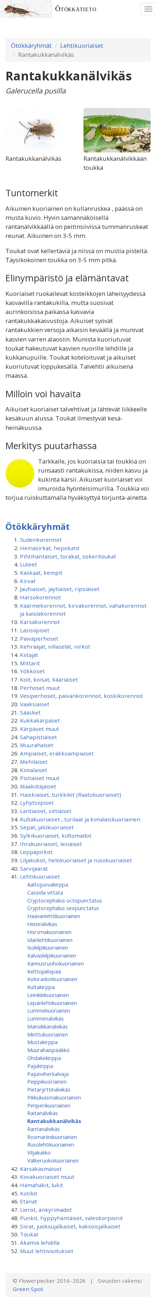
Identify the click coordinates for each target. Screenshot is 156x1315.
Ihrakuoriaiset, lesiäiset (51, 843)
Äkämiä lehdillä (39, 1242)
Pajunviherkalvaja (48, 1073)
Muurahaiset (36, 745)
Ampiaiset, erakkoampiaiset (57, 753)
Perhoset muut (40, 687)
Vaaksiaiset (34, 704)
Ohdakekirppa (44, 1057)
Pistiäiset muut (39, 778)
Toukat (29, 1234)
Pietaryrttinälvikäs (48, 1089)
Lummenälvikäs (45, 1018)
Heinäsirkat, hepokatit (49, 548)
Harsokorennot (40, 597)
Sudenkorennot (41, 539)
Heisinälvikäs (42, 923)
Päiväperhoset (39, 638)
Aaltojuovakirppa (47, 884)
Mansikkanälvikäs (47, 1026)
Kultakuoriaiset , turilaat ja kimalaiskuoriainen (80, 819)
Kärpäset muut (39, 728)
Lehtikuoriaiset (81, 45)
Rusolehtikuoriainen (50, 1144)
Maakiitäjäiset (38, 786)
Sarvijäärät (34, 868)
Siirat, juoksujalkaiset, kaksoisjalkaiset (70, 1226)
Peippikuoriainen (47, 1081)
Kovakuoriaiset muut (47, 1176)
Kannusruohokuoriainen (55, 963)
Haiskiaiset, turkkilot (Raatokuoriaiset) (70, 794)
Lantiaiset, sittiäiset (45, 810)
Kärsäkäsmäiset (41, 1168)
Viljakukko (39, 1152)
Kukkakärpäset (40, 720)
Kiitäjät (29, 654)
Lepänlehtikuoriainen (52, 1002)
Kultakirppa (41, 987)
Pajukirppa (40, 1065)
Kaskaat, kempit (41, 572)
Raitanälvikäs (42, 1113)
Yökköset (32, 671)
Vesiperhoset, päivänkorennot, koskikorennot (81, 695)
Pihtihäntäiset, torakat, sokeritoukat (68, 556)
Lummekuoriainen (48, 1010)
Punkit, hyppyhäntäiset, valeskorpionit (71, 1218)
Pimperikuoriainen (48, 1105)
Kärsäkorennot (40, 621)
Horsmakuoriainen (49, 931)
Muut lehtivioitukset (46, 1251)
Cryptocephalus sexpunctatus (63, 908)
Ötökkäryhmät (31, 45)
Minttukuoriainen (47, 1034)
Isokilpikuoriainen (47, 947)
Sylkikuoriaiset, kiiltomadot (55, 835)
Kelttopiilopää (44, 971)
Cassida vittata (45, 892)
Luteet (28, 564)
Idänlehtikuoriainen (50, 939)
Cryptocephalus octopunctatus (64, 900)
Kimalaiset (33, 770)
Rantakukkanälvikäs (54, 1121)
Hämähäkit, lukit (41, 1185)
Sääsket (30, 712)
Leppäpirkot (36, 851)
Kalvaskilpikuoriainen (51, 955)
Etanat (28, 1201)
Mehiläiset (34, 761)
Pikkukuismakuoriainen (54, 1097)
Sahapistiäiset (38, 737)
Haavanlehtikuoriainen (53, 916)
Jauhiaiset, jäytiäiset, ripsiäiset (59, 588)
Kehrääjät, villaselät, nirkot (55, 646)
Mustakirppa (42, 1042)
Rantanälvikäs (43, 1128)
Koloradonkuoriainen (52, 979)
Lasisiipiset (34, 630)
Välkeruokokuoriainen (53, 1160)
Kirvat (28, 581)
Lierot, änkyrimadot (46, 1209)
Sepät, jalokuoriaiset (47, 827)
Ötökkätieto (76, 9)
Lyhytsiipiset (37, 802)
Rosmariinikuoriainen (52, 1136)
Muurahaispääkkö (48, 1050)
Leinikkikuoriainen (48, 994)
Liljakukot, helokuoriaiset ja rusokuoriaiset (76, 860)
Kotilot (28, 1193)
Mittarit (30, 663)
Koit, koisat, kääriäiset (49, 679)
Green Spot (28, 1289)
